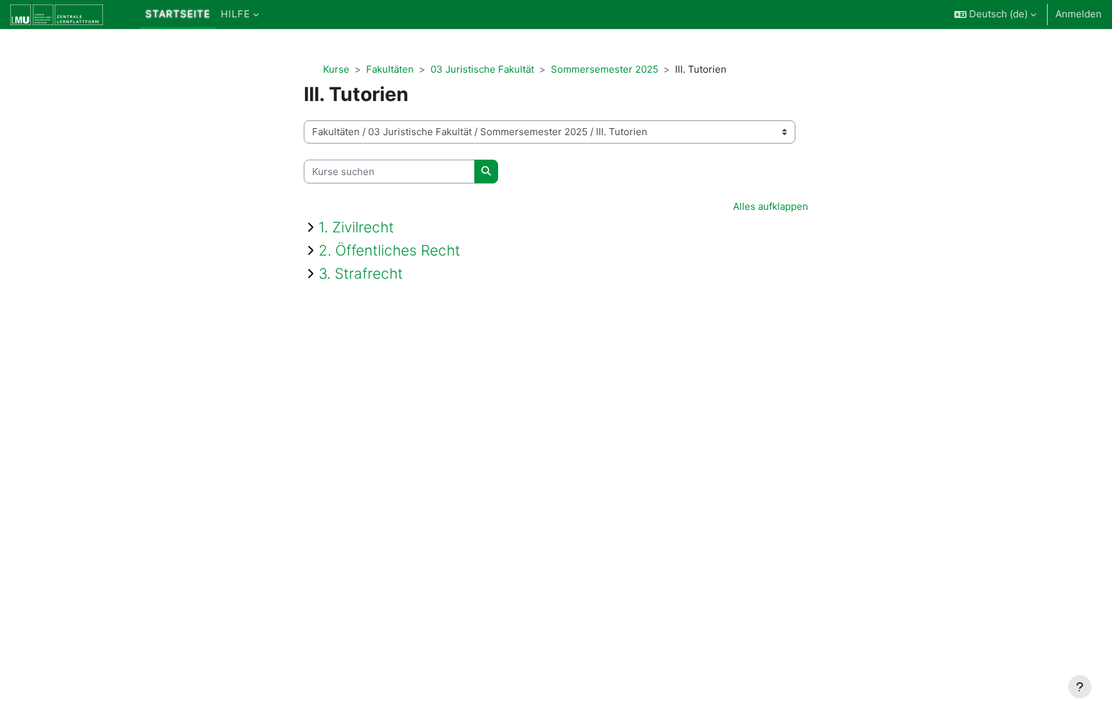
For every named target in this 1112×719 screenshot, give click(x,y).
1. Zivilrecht (356, 227)
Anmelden (1078, 14)
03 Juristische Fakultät (482, 69)
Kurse (336, 69)
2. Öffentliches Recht (389, 250)
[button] (995, 14)
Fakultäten (390, 69)
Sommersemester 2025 (604, 69)
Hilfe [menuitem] (235, 14)
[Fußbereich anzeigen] (1079, 686)
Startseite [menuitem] (177, 14)
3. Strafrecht (361, 273)
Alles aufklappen (770, 206)
